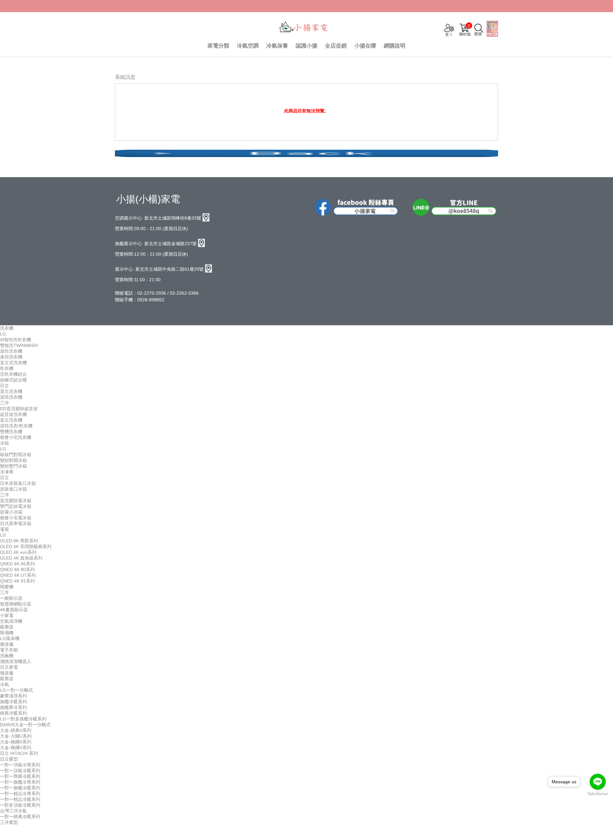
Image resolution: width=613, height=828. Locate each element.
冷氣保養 (277, 46)
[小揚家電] (303, 27)
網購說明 (394, 46)
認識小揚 (306, 46)
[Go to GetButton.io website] (597, 794)
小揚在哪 (365, 46)
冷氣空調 (248, 46)
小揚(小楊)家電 (148, 199)
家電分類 (218, 46)
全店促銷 (336, 46)
